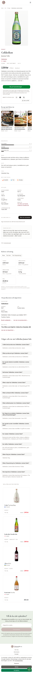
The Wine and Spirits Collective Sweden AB (16, 327)
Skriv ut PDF (26, 100)
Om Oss (16, 649)
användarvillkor (19, 660)
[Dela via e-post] (16, 97)
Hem (2, 8)
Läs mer (21, 80)
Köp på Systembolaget (16, 86)
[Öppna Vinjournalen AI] (29, 669)
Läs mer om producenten (20, 320)
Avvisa (16, 667)
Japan (4, 61)
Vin (5, 8)
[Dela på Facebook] (20, 97)
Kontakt (16, 654)
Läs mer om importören (8, 330)
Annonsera (16, 652)
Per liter (9, 255)
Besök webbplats (6, 320)
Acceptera (16, 670)
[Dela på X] (23, 97)
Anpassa (16, 663)
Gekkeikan (4, 59)
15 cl (3, 255)
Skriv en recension (25, 217)
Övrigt (8, 8)
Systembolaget (7, 243)
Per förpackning (17, 255)
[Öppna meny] (30, 2)
